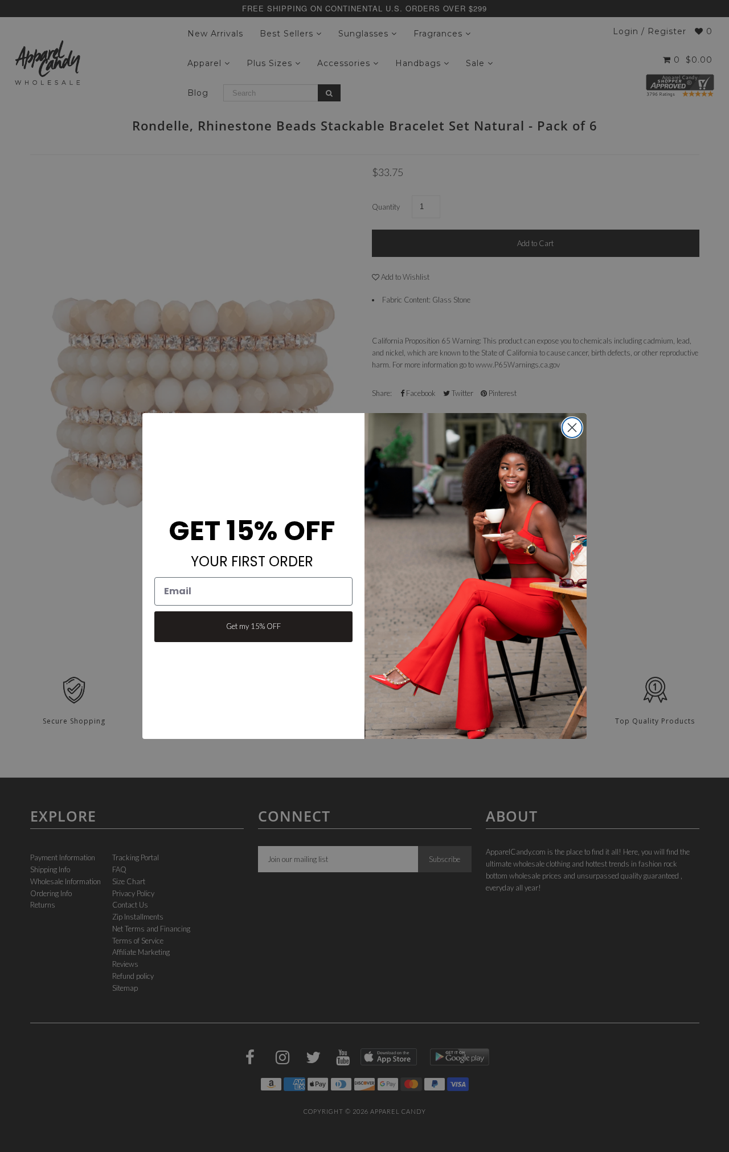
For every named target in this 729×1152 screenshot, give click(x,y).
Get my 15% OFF (253, 626)
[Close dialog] (572, 428)
